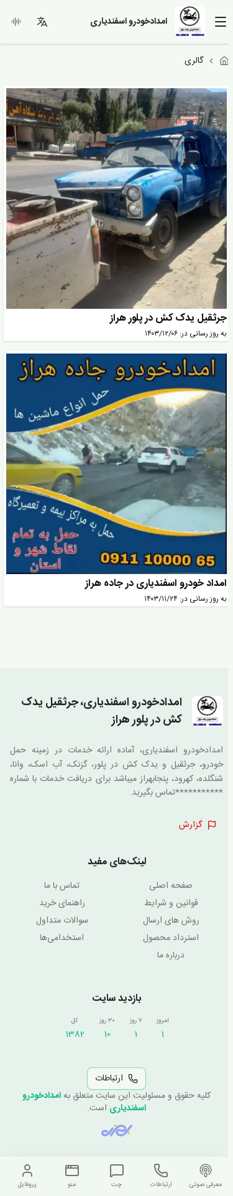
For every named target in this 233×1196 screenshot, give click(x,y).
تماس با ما (62, 886)
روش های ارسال (171, 921)
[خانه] (224, 60)
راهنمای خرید (62, 903)
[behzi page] (116, 1130)
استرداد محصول (171, 938)
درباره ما (171, 955)
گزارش (190, 825)
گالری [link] (194, 61)
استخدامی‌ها (62, 938)
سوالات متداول (62, 921)
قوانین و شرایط (171, 903)
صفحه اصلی (171, 886)
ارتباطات (109, 1078)
